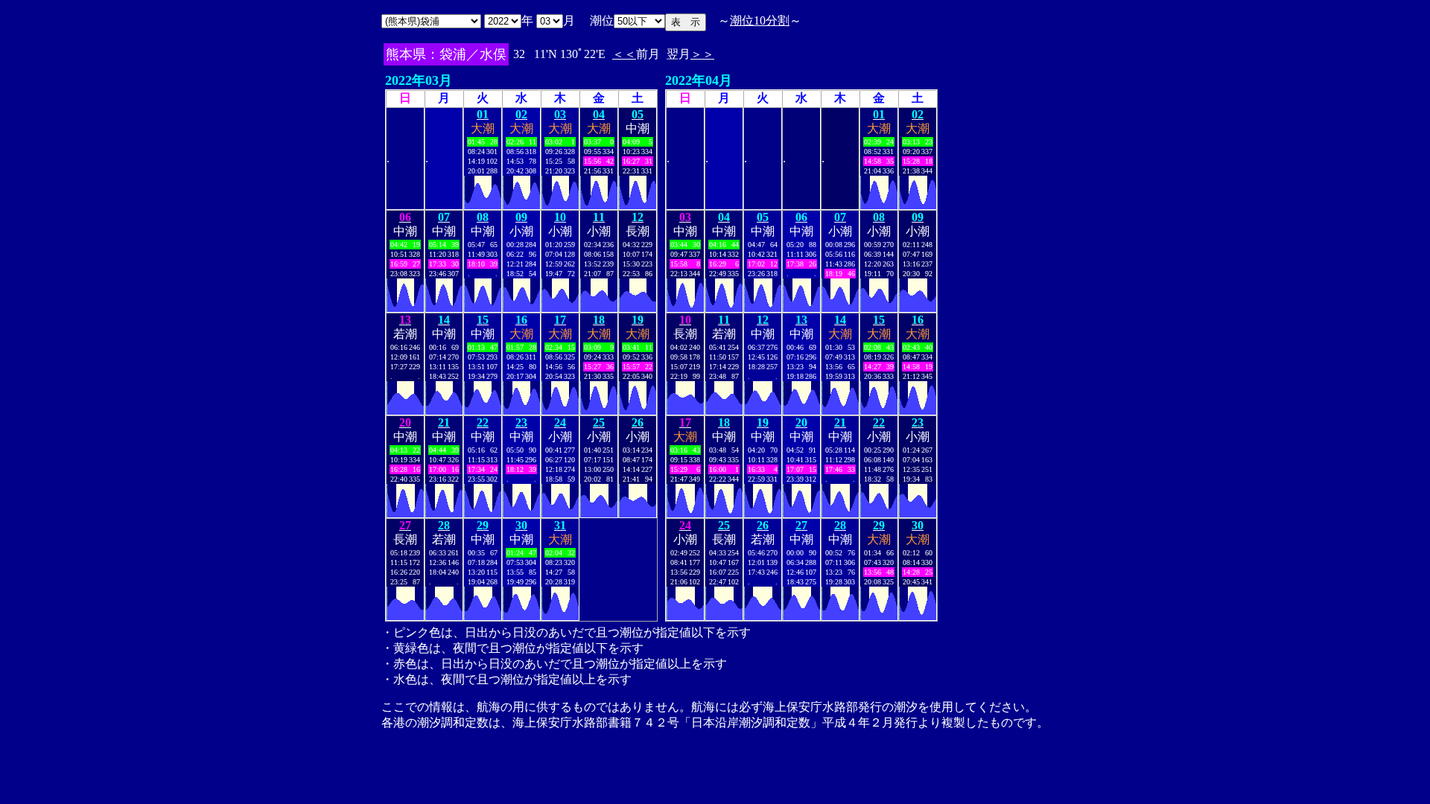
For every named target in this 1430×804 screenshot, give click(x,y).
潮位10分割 (759, 20)
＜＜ (624, 54)
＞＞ (702, 54)
